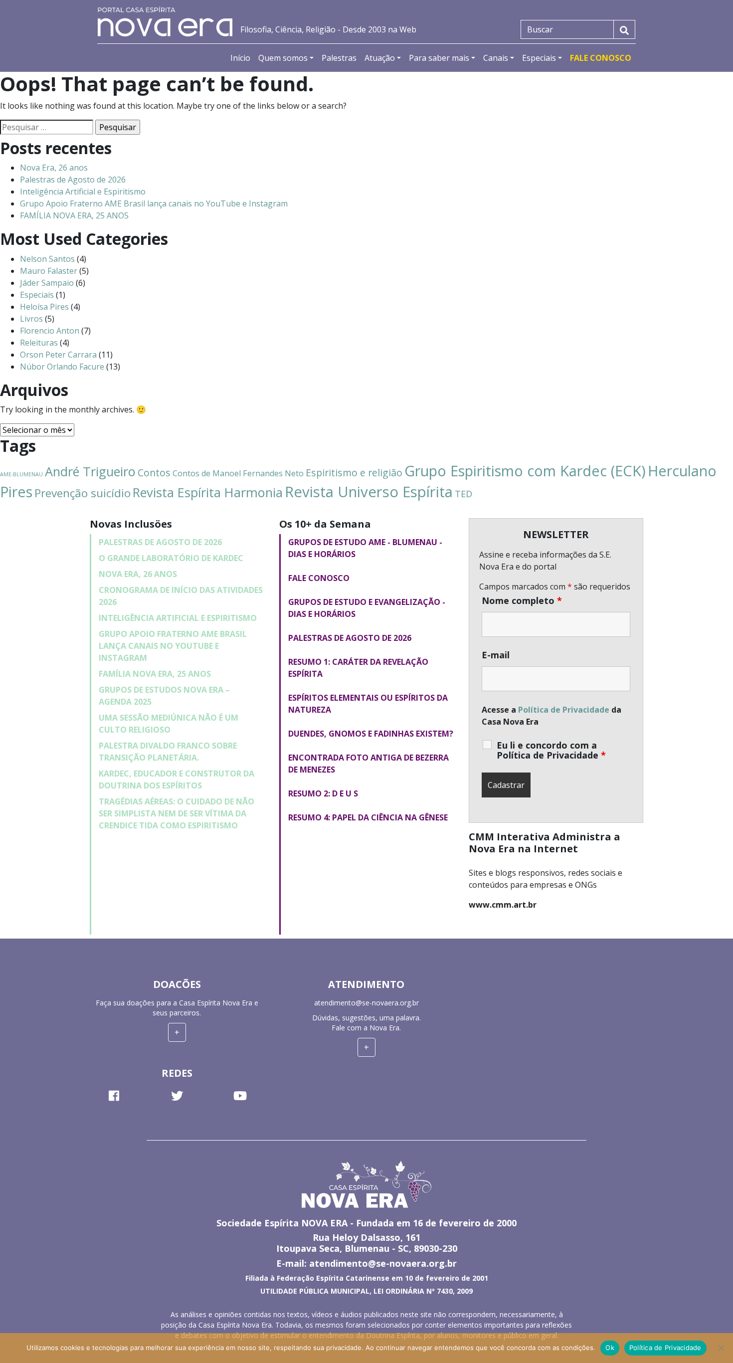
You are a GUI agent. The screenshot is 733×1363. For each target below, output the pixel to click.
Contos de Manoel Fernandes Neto (238, 473)
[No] (721, 1348)
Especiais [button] (539, 57)
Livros (31, 318)
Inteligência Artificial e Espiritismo (83, 191)
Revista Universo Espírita (369, 492)
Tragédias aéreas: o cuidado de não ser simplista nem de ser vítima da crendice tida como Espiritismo (176, 813)
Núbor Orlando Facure (62, 366)
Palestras (339, 57)
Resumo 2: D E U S (323, 793)
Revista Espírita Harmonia (208, 492)
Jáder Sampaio (47, 282)
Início (240, 57)
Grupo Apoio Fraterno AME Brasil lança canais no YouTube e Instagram (154, 203)
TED (463, 494)
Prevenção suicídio (82, 493)
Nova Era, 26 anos (54, 167)
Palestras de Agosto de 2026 (73, 179)
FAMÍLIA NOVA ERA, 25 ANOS (74, 215)
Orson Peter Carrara (58, 354)
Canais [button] (495, 57)
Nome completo (522, 600)
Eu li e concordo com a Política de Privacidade (551, 750)
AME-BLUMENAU (21, 474)
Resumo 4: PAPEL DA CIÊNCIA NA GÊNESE (368, 817)
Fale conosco (319, 578)
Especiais (37, 294)
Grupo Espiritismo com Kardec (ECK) (525, 470)
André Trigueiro (90, 471)
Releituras (39, 342)
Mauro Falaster (48, 270)
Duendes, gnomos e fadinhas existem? (370, 733)
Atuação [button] (380, 57)
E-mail (496, 655)
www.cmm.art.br (503, 904)
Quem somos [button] (283, 57)
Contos (154, 472)
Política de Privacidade (563, 709)
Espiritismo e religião (354, 472)
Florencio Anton (49, 330)
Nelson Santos (47, 258)
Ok (609, 1348)
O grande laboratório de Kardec (171, 558)
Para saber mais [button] (439, 57)
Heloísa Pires (44, 306)
